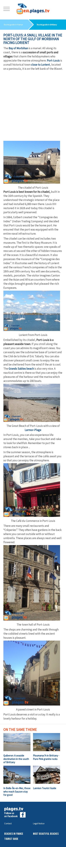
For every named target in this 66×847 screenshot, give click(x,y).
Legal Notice (38, 823)
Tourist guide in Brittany (46, 24)
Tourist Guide (11, 839)
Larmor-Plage (33, 430)
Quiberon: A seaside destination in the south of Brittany (16, 759)
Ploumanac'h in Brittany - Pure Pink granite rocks (46, 757)
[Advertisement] (33, 105)
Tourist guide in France (13, 24)
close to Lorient (40, 64)
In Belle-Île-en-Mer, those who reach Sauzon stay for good (16, 791)
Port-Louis (53, 60)
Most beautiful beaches (46, 833)
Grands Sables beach (21, 368)
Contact (8, 823)
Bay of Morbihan (18, 48)
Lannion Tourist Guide (44, 788)
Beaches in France (13, 833)
